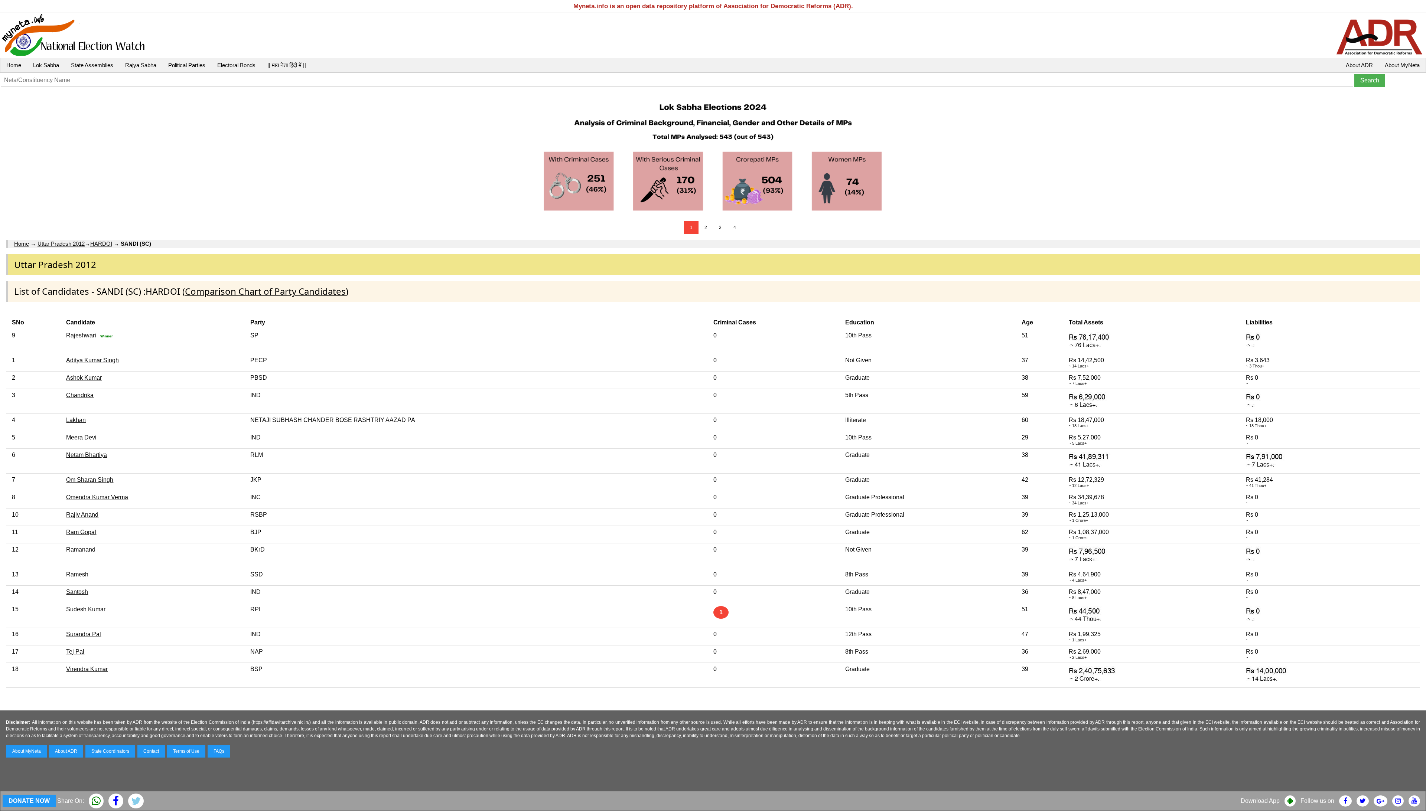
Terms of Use (186, 751)
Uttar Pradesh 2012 (61, 244)
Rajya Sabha (140, 65)
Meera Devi (81, 437)
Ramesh (77, 574)
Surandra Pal (83, 634)
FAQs (219, 751)
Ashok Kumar (84, 378)
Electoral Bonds (236, 65)
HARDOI (101, 244)
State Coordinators (110, 751)
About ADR (1359, 65)
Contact (151, 751)
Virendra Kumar (87, 669)
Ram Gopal (81, 532)
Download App (1260, 801)
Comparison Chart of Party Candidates (265, 291)
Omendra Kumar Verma (97, 497)
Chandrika (80, 395)
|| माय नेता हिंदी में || (286, 65)
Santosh (77, 592)
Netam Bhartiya (86, 455)
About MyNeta (1402, 65)
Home (13, 65)
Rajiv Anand (82, 514)
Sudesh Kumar (85, 609)
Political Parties (186, 65)
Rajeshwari (81, 335)
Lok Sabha (46, 65)
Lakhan (76, 420)
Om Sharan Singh (89, 480)
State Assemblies (92, 65)
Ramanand (80, 549)
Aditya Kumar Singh (92, 360)
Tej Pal (75, 651)
